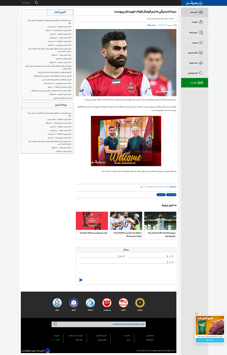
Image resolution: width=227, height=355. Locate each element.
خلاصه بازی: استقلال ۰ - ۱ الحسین (60, 34)
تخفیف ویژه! (210, 340)
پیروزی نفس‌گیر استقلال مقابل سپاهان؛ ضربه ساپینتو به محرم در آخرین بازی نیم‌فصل (48, 67)
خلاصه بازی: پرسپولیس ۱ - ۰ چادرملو (59, 45)
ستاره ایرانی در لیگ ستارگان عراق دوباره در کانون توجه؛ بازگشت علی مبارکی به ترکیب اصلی (49, 50)
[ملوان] (57, 302)
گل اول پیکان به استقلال (63, 59)
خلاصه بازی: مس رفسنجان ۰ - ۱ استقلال (58, 30)
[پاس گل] (194, 3)
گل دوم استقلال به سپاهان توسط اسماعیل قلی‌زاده (54, 72)
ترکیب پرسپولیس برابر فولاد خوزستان (93, 233)
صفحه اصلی (150, 336)
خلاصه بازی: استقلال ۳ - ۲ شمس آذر (59, 41)
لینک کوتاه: (172, 187)
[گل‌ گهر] (74, 302)
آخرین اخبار (60, 12)
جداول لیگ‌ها (150, 340)
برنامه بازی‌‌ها (79, 340)
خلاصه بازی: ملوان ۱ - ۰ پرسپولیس (60, 38)
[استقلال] (90, 302)
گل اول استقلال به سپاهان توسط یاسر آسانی (56, 80)
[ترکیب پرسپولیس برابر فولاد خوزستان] (92, 221)
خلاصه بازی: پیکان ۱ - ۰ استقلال (61, 55)
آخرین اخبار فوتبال (101, 336)
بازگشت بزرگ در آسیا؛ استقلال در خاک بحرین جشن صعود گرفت (51, 91)
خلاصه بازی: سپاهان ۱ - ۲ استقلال (60, 62)
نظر (170, 262)
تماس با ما (127, 336)
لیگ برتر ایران (161, 195)
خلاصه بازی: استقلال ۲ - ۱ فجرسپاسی (59, 27)
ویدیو (128, 340)
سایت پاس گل (146, 350)
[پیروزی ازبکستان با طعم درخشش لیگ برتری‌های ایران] (160, 221)
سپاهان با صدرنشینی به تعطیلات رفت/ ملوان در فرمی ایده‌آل (127, 235)
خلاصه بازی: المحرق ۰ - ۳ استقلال (60, 94)
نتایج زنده (56, 336)
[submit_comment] (81, 280)
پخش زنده (53, 340)
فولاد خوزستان (171, 195)
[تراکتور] (123, 302)
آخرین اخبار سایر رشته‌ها (76, 336)
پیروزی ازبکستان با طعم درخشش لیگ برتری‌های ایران (162, 235)
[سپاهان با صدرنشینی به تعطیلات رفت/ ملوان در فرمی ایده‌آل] (126, 221)
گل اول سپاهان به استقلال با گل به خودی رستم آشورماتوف (52, 76)
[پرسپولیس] (107, 302)
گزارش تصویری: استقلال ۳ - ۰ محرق (59, 87)
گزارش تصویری (102, 340)
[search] (34, 3)
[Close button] (223, 314)
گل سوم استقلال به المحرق (62, 98)
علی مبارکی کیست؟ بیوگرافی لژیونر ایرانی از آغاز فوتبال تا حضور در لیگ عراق (49, 22)
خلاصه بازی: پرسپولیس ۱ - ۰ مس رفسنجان (57, 83)
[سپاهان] (140, 303)
